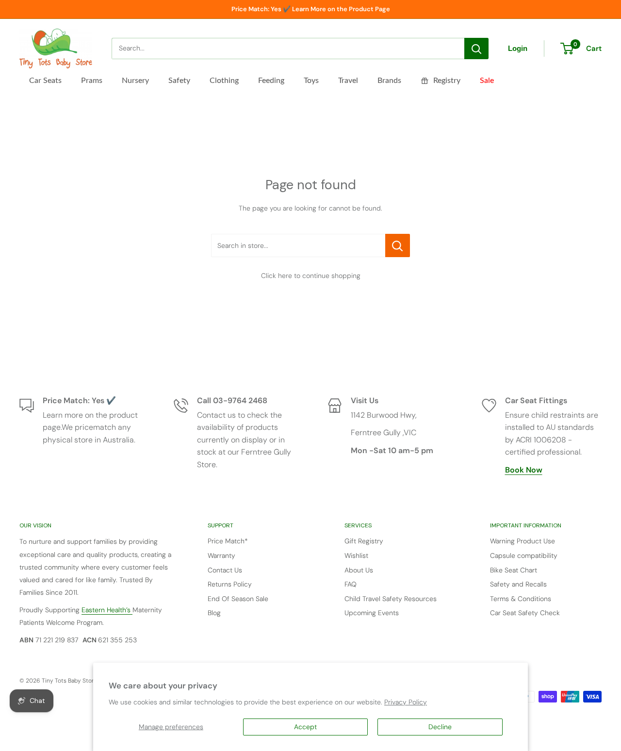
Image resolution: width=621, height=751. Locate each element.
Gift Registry (363, 541)
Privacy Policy (405, 702)
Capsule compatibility (523, 555)
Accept (305, 726)
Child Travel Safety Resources (390, 598)
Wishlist (356, 555)
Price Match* (228, 541)
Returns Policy (230, 584)
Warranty (221, 555)
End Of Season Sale (238, 598)
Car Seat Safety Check (525, 612)
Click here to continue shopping (310, 275)
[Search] (476, 48)
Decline (440, 726)
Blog (214, 612)
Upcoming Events (371, 612)
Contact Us (225, 570)
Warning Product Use (522, 541)
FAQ (350, 584)
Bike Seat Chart (513, 570)
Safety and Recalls (518, 584)
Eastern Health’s (107, 609)
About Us (358, 570)
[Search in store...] (397, 245)
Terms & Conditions (520, 598)
